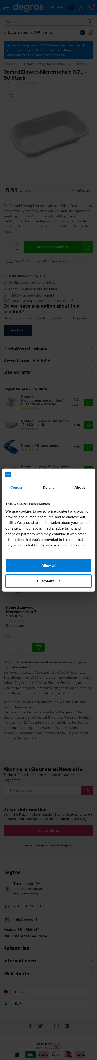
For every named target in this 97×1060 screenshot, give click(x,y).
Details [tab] (48, 487)
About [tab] (79, 487)
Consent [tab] (17, 487)
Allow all (48, 566)
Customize (46, 581)
